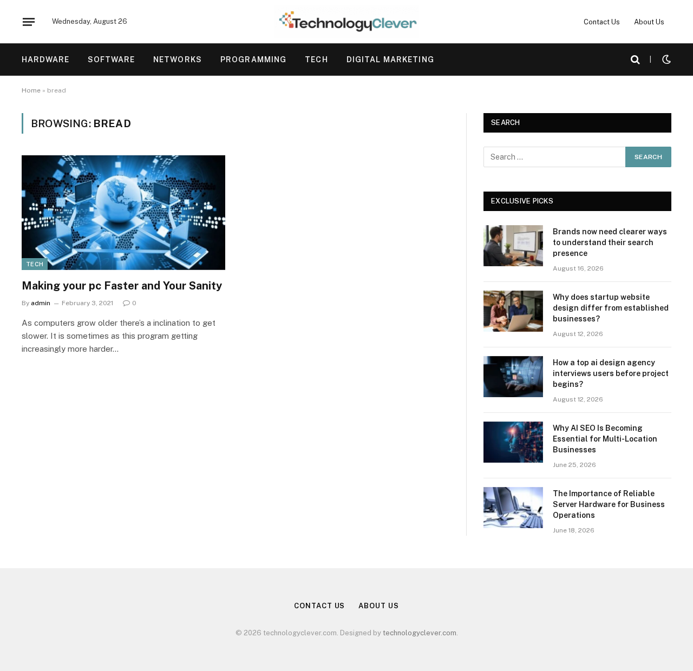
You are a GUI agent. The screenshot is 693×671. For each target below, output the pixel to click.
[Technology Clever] (346, 21)
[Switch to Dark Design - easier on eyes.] (665, 59)
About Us (649, 22)
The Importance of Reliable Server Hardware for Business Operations (609, 504)
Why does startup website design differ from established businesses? (611, 308)
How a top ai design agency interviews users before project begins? (611, 373)
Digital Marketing (390, 59)
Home (31, 90)
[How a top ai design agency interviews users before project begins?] (513, 376)
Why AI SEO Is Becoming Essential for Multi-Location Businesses (605, 439)
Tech (316, 59)
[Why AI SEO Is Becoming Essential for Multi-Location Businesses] (513, 442)
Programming (253, 59)
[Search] (635, 60)
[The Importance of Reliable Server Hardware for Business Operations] (513, 507)
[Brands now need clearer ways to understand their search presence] (513, 245)
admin (40, 303)
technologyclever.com (419, 633)
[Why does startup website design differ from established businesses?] (513, 311)
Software (111, 59)
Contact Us (602, 22)
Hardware (45, 59)
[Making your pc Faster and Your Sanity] (123, 212)
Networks (177, 59)
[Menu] (29, 21)
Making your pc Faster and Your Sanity (122, 285)
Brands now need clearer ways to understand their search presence (610, 242)
